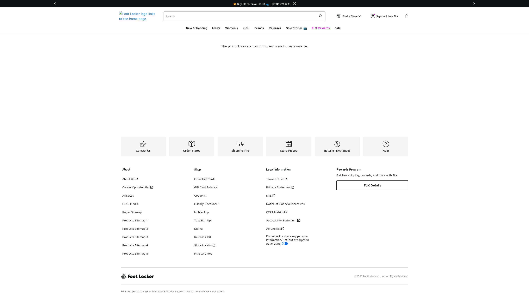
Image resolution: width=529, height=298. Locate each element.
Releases (275, 28)
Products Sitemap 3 (135, 237)
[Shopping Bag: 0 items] (406, 16)
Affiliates (128, 195)
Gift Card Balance (205, 187)
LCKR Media (130, 203)
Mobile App (201, 212)
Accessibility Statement (281, 220)
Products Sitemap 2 (135, 228)
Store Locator (203, 245)
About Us (128, 179)
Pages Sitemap (132, 212)
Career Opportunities (136, 187)
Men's (216, 28)
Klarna (198, 228)
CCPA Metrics (275, 212)
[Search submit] (320, 16)
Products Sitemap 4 (135, 245)
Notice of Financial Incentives (285, 203)
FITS (269, 195)
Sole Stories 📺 (296, 28)
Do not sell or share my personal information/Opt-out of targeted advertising (287, 239)
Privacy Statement (278, 187)
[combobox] (244, 16)
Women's (231, 28)
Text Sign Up (202, 220)
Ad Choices (273, 228)
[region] (264, 3)
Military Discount (205, 203)
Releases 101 (202, 237)
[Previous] (55, 3)
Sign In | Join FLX (387, 16)
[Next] (474, 3)
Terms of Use (274, 179)
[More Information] (294, 3)
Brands (259, 28)
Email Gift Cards (204, 179)
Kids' (246, 28)
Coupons (200, 195)
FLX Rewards (321, 28)
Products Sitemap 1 (135, 220)
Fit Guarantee (203, 253)
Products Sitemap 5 (135, 253)
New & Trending (196, 28)
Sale (338, 28)
